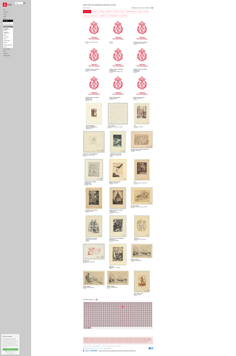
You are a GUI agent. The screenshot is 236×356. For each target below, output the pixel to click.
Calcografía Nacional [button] (8, 24)
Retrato (5, 34)
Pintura (4, 16)
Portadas (85, 15)
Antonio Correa (6, 26)
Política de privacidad (111, 346)
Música (4, 51)
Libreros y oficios (94, 15)
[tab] (8, 25)
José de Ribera (124, 15)
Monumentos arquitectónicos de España (7, 29)
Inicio (4, 9)
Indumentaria (6, 36)
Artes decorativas (6, 49)
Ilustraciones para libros (113, 15)
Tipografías (103, 15)
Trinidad (101, 11)
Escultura (5, 14)
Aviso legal (118, 346)
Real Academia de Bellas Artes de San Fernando (95, 348)
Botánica (5, 38)
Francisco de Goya (7, 22)
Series (140, 11)
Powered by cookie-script (10, 353)
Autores (5, 46)
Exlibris (122, 11)
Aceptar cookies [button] (10, 349)
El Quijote (5, 42)
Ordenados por (135, 7)
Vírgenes (95, 11)
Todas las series (87, 11)
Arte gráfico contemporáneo (6, 32)
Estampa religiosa (7, 40)
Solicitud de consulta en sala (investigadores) (92, 346)
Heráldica (116, 11)
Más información (101, 43)
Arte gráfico (5, 20)
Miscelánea (108, 11)
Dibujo (4, 18)
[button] (10, 351)
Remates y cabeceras (131, 11)
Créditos (103, 346)
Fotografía (5, 53)
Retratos (146, 11)
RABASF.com (5, 55)
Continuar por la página (88, 299)
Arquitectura (5, 11)
